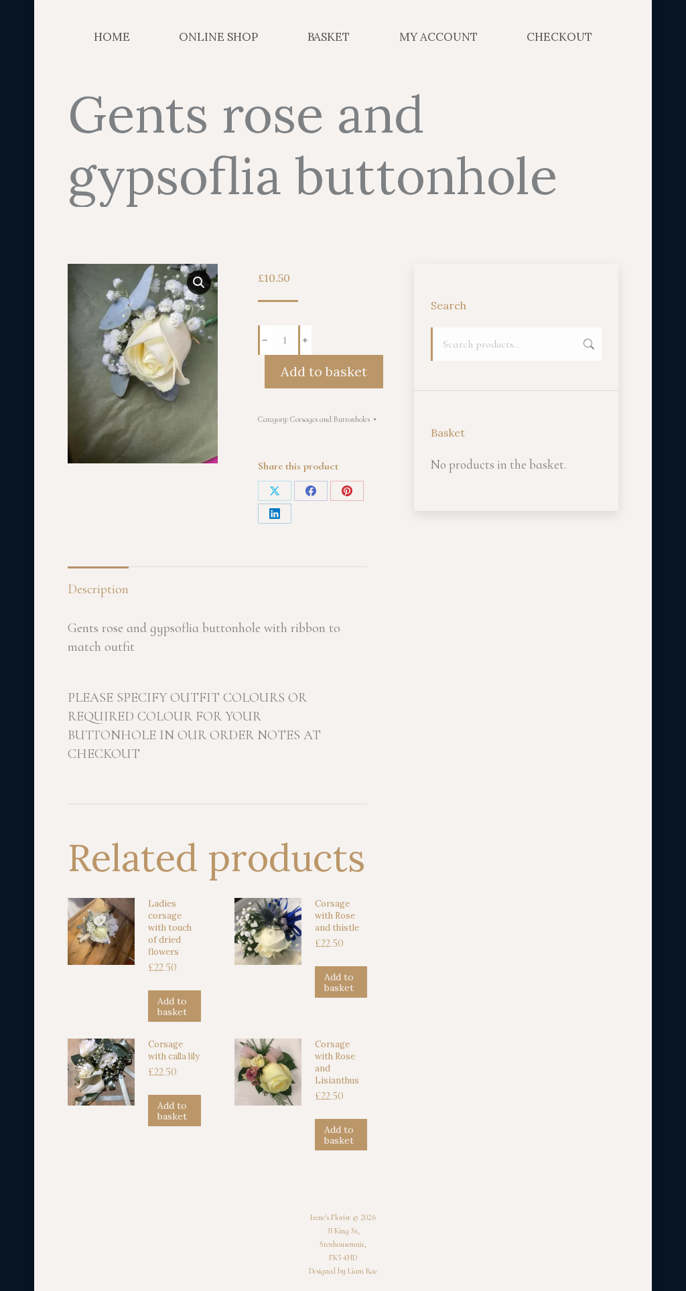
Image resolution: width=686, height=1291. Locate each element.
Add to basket (324, 371)
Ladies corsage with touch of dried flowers (170, 928)
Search (587, 344)
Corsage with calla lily (174, 1050)
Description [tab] (98, 589)
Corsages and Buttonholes (330, 419)
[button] (199, 283)
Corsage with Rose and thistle (337, 915)
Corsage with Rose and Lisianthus (337, 1062)
